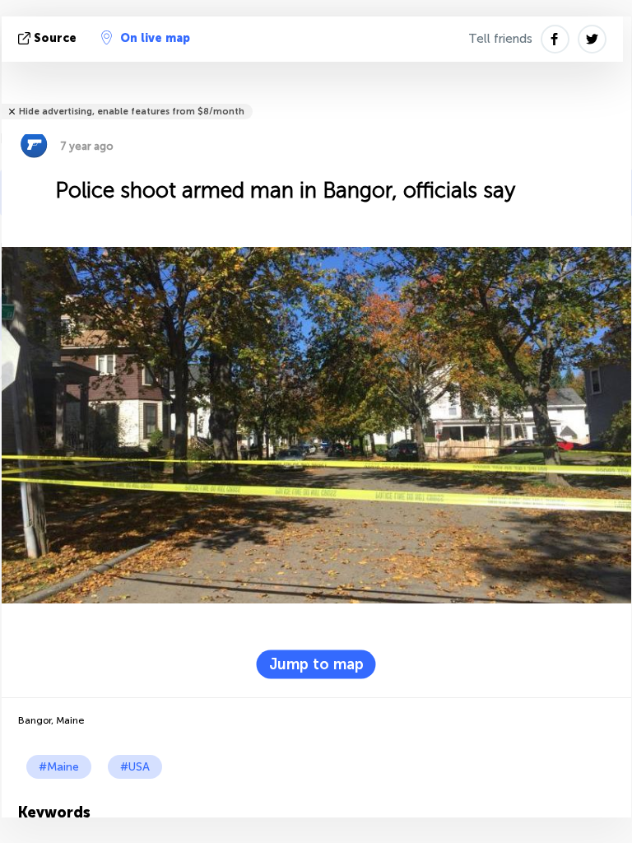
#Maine (59, 767)
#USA (135, 767)
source (55, 38)
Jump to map (316, 663)
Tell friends (500, 38)
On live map (155, 38)
